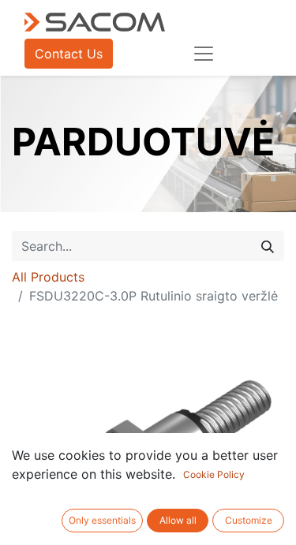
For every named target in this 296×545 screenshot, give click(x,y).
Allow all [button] (178, 520)
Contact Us (69, 54)
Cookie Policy (214, 474)
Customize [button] (248, 520)
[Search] (267, 246)
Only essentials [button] (102, 520)
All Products (48, 277)
